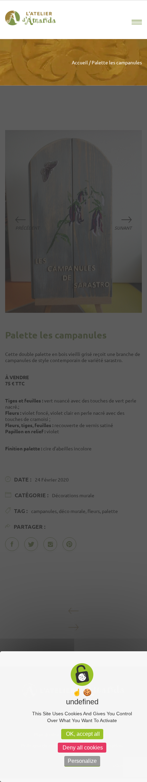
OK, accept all (82, 734)
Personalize (82, 761)
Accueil (80, 62)
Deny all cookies (82, 748)
